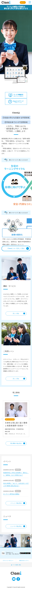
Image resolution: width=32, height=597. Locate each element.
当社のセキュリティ (24, 560)
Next (30, 419)
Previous (2, 419)
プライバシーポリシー (8, 560)
